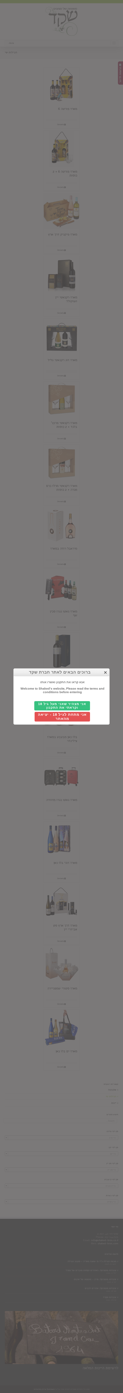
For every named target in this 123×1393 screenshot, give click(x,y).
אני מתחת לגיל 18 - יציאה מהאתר (62, 717)
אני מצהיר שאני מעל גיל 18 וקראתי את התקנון (62, 705)
